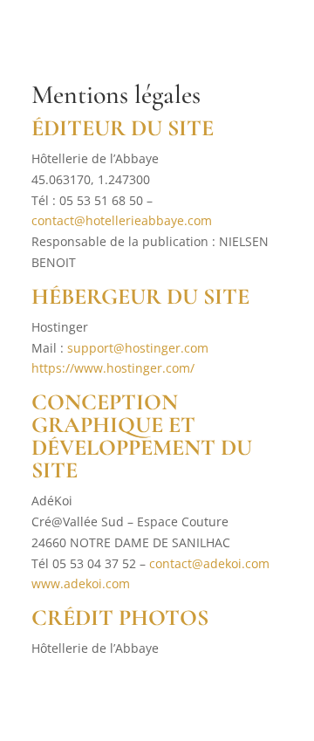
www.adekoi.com (80, 583)
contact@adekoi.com (209, 563)
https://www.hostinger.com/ (113, 368)
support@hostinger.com (137, 348)
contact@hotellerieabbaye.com (121, 220)
